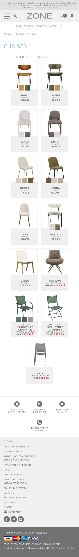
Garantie (9, 493)
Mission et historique (16, 447)
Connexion (71, 15)
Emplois (70, 548)
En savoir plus (40, 7)
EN (62, 26)
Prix (58, 57)
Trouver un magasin (46, 26)
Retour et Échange (15, 498)
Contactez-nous (24, 26)
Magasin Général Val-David (20, 456)
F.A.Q (6, 470)
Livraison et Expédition (40, 411)
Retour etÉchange (62, 411)
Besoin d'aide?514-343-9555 (39, 429)
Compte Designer (14, 479)
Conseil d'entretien (15, 488)
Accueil (8, 34)
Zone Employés (58, 548)
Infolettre (14, 512)
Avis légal (9, 502)
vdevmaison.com (14, 451)
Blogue (8, 507)
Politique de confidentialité (38, 548)
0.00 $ (63, 15)
